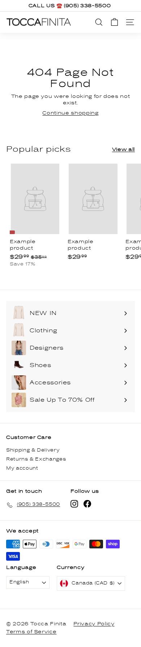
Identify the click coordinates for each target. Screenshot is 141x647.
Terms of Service (31, 632)
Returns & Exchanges (36, 459)
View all (123, 149)
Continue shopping (70, 113)
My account (22, 468)
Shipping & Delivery (32, 450)
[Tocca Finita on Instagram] (74, 504)
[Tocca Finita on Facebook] (87, 504)
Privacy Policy (93, 624)
